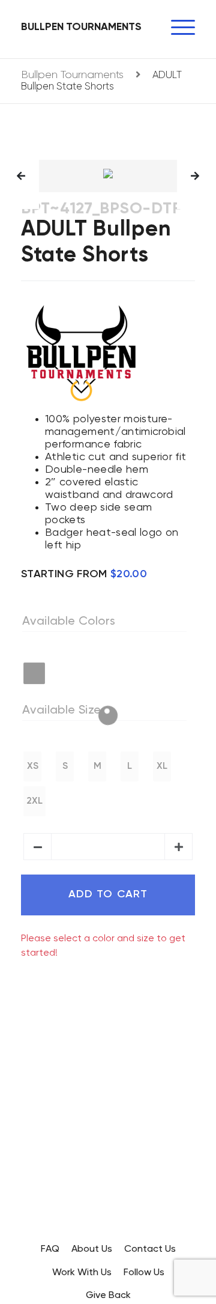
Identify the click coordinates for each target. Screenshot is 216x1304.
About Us (91, 1249)
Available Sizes (64, 711)
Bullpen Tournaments (81, 27)
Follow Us (144, 1273)
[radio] (34, 673)
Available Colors (68, 622)
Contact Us (150, 1249)
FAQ (50, 1249)
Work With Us (82, 1273)
